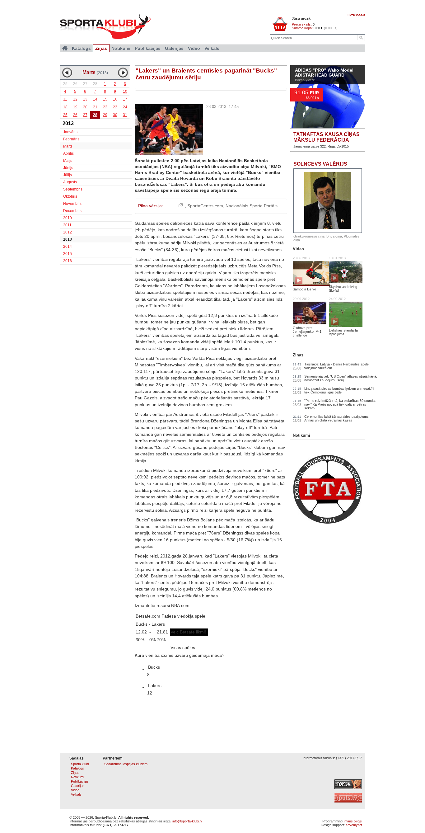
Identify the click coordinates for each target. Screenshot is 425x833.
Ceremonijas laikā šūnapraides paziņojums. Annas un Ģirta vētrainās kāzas (337, 418)
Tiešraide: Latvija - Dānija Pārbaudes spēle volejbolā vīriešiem (336, 366)
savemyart (354, 825)
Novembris (72, 203)
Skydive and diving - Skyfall (344, 288)
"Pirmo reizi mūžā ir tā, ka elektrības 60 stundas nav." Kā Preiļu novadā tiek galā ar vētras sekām (340, 404)
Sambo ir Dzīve (304, 289)
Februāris (71, 139)
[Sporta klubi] (65, 48)
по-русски (356, 14)
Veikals (211, 48)
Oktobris (70, 196)
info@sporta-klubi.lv (187, 821)
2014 (67, 246)
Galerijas (174, 48)
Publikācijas (148, 48)
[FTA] (327, 522)
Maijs (67, 160)
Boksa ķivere (305, 94)
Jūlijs (67, 175)
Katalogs (81, 48)
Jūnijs (68, 168)
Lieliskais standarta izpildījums (343, 332)
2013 (67, 239)
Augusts (70, 182)
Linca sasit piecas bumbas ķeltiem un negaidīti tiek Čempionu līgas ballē (339, 390)
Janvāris (70, 132)
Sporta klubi (80, 764)
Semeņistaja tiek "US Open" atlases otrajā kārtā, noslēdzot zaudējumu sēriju (340, 378)
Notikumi (301, 435)
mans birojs (353, 821)
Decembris (72, 211)
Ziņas (298, 355)
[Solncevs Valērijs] (327, 200)
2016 (67, 261)
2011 (67, 225)
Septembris (72, 189)
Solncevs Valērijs (320, 164)
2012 (67, 232)
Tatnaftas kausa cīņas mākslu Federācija (326, 137)
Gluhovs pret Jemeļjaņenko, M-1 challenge (307, 331)
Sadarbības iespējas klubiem (125, 764)
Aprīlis (68, 153)
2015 (67, 254)
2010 (67, 218)
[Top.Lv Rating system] (348, 788)
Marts (67, 146)
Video (298, 249)
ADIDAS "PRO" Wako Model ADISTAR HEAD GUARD (324, 87)
